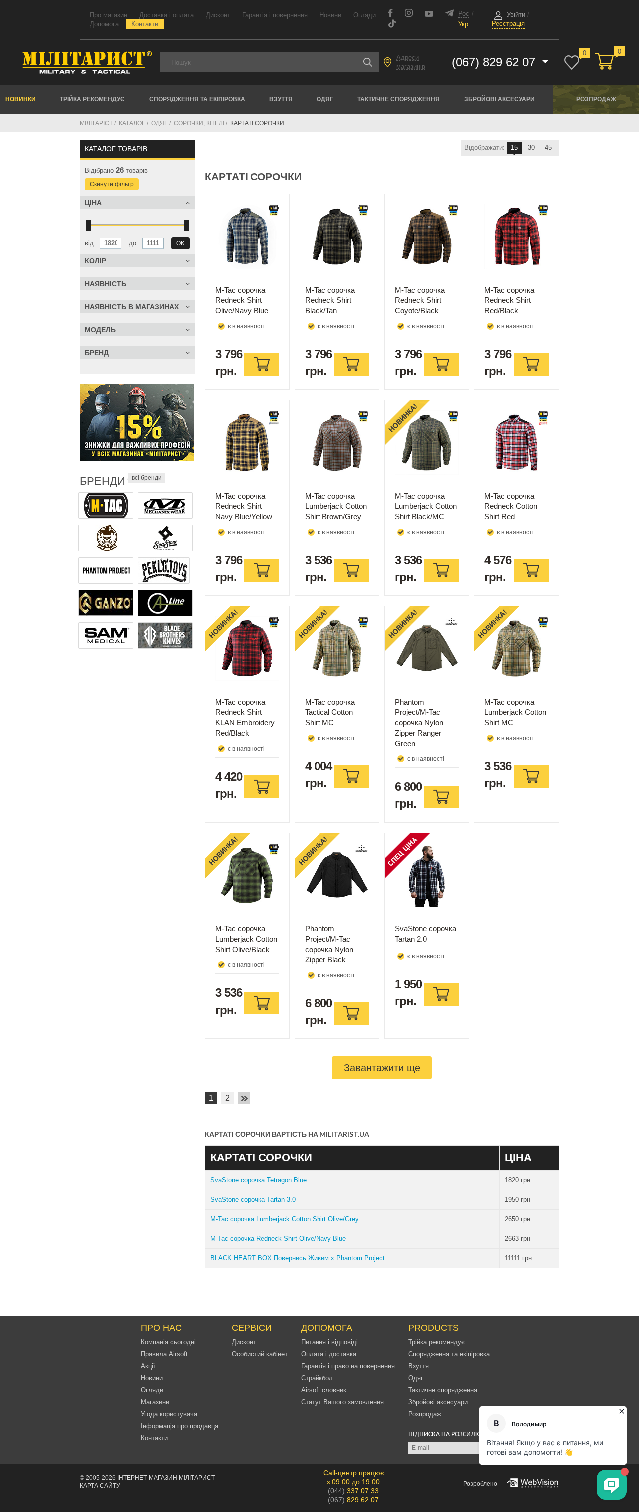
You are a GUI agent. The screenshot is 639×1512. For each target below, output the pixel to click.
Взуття (281, 99)
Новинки (20, 99)
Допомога (104, 24)
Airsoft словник (323, 1390)
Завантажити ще (382, 1067)
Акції (148, 1366)
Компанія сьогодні (168, 1342)
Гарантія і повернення (275, 15)
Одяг (325, 99)
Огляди (364, 15)
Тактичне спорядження (398, 99)
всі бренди (147, 477)
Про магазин (108, 15)
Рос (463, 13)
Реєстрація (508, 23)
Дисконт (218, 15)
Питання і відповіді (329, 1342)
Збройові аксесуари (499, 99)
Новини (330, 15)
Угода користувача (169, 1414)
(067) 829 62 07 (495, 62)
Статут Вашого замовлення (342, 1402)
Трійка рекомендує (92, 99)
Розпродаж (596, 99)
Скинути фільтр (112, 184)
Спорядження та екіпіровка (197, 99)
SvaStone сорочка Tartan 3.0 (253, 1199)
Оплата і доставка (328, 1354)
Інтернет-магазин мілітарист (166, 1477)
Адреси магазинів (410, 62)
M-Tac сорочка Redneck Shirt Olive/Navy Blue (278, 1238)
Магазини (155, 1402)
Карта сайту (100, 1485)
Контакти (144, 24)
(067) (353, 1500)
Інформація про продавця (179, 1426)
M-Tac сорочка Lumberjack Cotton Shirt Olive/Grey (284, 1219)
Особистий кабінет (260, 1354)
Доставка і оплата (166, 15)
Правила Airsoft (164, 1354)
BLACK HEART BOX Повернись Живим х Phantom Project (297, 1258)
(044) (353, 1491)
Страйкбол (317, 1378)
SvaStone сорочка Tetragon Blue (258, 1180)
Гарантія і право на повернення (348, 1366)
